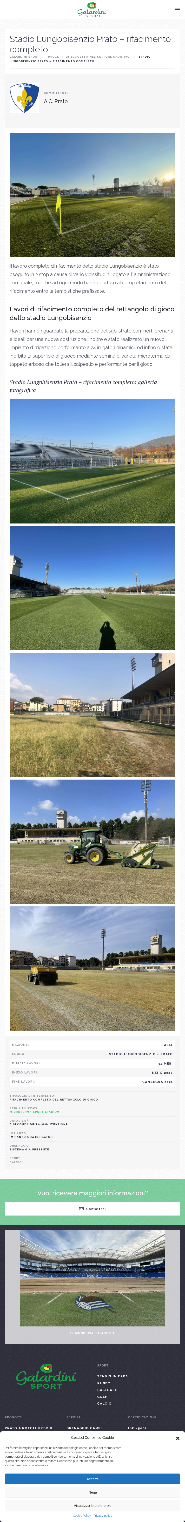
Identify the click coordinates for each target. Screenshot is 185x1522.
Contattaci (96, 1209)
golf (102, 1397)
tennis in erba (112, 1376)
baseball (107, 1390)
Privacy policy (102, 1515)
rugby (104, 1383)
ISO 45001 (137, 1428)
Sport (103, 1365)
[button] (177, 1437)
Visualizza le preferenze (92, 1505)
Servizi (73, 1417)
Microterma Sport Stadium (35, 1112)
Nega (92, 1492)
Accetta (92, 1479)
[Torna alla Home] (93, 9)
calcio (16, 1162)
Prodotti (13, 1417)
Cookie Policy (82, 1515)
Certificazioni (142, 1417)
